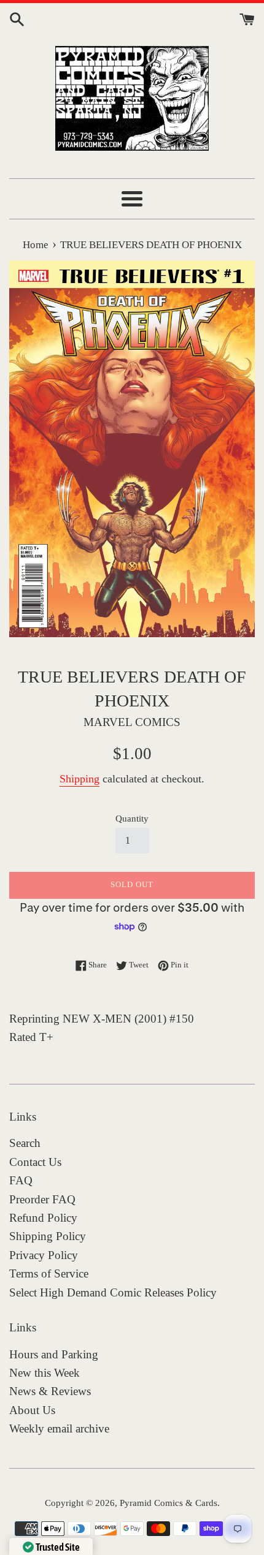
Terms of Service (48, 1273)
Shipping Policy (47, 1236)
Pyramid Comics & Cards (168, 1502)
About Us (32, 1410)
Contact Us (35, 1162)
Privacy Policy (43, 1255)
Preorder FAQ (42, 1199)
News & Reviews (50, 1391)
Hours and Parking (53, 1354)
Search (25, 1143)
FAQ (21, 1180)
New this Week (44, 1372)
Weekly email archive (59, 1428)
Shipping (79, 779)
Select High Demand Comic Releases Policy (113, 1292)
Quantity (132, 818)
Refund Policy (43, 1217)
